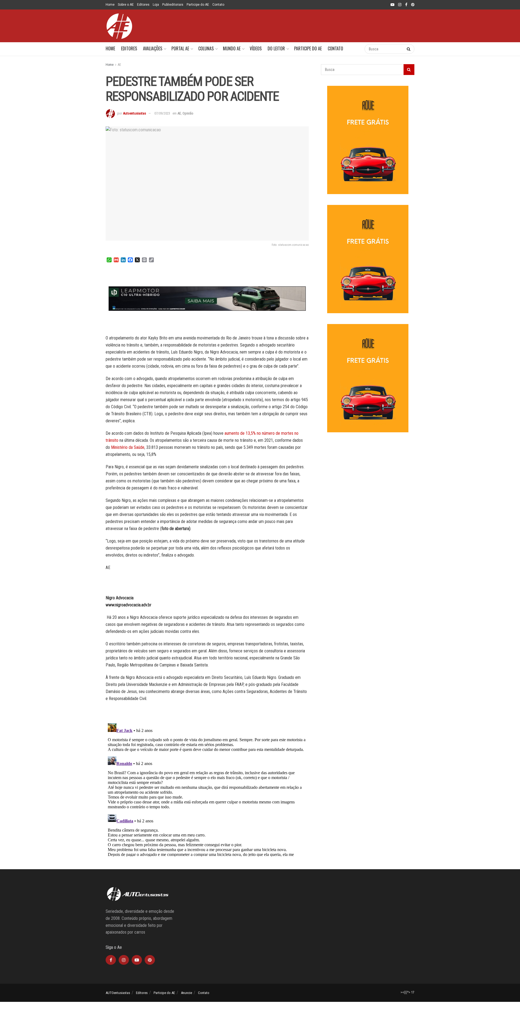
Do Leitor (276, 48)
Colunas (206, 48)
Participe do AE (198, 4)
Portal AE (180, 48)
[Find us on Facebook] (406, 5)
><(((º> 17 (407, 992)
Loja (156, 4)
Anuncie (186, 993)
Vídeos (256, 48)
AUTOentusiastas (118, 993)
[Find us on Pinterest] (412, 5)
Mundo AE (231, 48)
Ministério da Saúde (127, 447)
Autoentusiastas (134, 113)
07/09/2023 (162, 113)
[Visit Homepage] (119, 26)
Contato (218, 4)
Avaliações (152, 48)
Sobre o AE (126, 4)
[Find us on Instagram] (399, 5)
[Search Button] (355, 49)
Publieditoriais (172, 4)
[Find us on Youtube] (392, 5)
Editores (143, 4)
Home (110, 4)
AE (119, 65)
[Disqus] (207, 788)
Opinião (188, 113)
